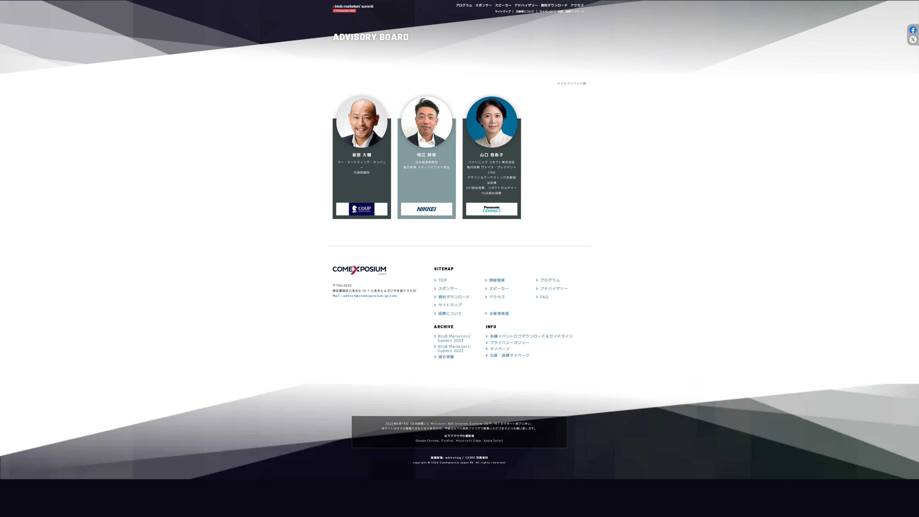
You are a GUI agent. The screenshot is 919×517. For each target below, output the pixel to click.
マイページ (545, 11)
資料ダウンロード (554, 5)
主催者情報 (499, 313)
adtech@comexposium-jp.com (370, 296)
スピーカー (503, 5)
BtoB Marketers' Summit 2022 (454, 348)
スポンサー (483, 5)
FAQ (544, 297)
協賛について (450, 313)
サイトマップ (502, 11)
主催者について (525, 11)
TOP (442, 280)
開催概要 (497, 280)
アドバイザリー (526, 5)
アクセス (577, 5)
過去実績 (446, 357)
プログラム (464, 5)
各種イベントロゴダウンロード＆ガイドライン (531, 336)
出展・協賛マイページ (571, 11)
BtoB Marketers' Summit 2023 (454, 338)
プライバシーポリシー (510, 342)
